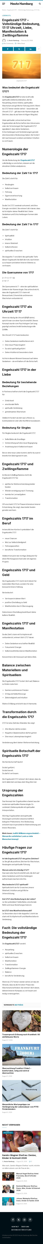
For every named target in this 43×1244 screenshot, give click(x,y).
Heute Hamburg (14, 40)
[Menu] (3, 3)
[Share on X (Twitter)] (19, 49)
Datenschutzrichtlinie (21, 1230)
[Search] (39, 3)
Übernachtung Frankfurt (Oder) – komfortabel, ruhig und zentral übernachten (16, 1070)
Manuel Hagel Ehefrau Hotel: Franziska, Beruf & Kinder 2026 (27, 1176)
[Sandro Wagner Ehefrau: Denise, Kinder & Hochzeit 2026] (21, 1141)
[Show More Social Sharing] (39, 49)
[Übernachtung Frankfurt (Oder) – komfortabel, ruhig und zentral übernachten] (21, 1054)
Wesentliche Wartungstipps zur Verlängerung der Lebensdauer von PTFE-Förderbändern (20, 1106)
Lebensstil (6, 15)
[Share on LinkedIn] (30, 49)
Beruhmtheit (8, 1132)
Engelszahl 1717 (28, 160)
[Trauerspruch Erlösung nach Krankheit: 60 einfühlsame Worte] (21, 1021)
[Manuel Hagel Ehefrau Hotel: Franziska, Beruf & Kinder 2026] (8, 1176)
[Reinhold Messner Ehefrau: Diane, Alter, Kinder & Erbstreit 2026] (8, 1189)
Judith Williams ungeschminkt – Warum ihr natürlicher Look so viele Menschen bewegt (21, 836)
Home (4, 10)
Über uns (25, 1227)
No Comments (8, 43)
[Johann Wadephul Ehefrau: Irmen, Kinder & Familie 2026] (8, 1201)
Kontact (15, 1227)
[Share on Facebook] (7, 49)
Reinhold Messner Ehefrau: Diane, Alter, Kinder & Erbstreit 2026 (28, 1188)
